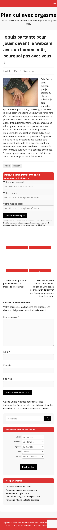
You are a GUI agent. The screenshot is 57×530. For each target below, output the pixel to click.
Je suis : (19, 437)
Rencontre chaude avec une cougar (21, 490)
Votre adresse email (13, 182)
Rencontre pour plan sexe (17, 493)
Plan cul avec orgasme (28, 14)
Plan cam (16, 166)
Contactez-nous (23, 525)
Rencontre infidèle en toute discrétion (22, 500)
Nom (6, 351)
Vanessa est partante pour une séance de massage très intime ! (15, 283)
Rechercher (28, 467)
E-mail (7, 365)
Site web (7, 378)
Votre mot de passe (13, 203)
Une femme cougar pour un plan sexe (23, 496)
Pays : (20, 452)
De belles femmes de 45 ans (18, 486)
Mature (7, 166)
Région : (19, 456)
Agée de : (18, 447)
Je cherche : (17, 442)
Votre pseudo (10, 193)
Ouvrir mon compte (15, 215)
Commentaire (11, 317)
